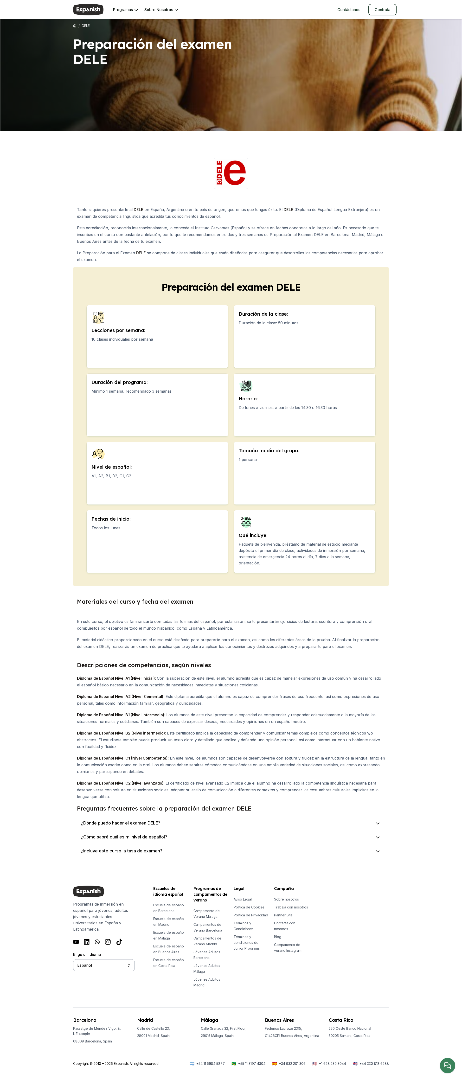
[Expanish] (88, 9)
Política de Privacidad (251, 915)
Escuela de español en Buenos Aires (169, 949)
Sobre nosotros (286, 899)
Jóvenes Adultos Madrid (206, 982)
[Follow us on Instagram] (108, 942)
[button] (231, 823)
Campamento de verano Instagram (288, 947)
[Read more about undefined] (231, 173)
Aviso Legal (243, 899)
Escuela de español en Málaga (169, 935)
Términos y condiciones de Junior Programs (247, 942)
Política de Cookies (249, 907)
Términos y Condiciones (244, 926)
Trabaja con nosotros (291, 907)
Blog (277, 937)
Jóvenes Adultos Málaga (206, 968)
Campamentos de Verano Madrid (207, 941)
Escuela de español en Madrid (169, 922)
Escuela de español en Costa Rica (169, 963)
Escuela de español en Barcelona (169, 908)
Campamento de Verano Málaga (206, 914)
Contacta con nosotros (284, 926)
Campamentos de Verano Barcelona (207, 927)
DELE (138, 209)
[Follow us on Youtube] (76, 942)
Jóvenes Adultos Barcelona (206, 955)
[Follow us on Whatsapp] (97, 942)
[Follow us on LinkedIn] (87, 942)
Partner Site (283, 915)
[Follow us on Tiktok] (119, 942)
